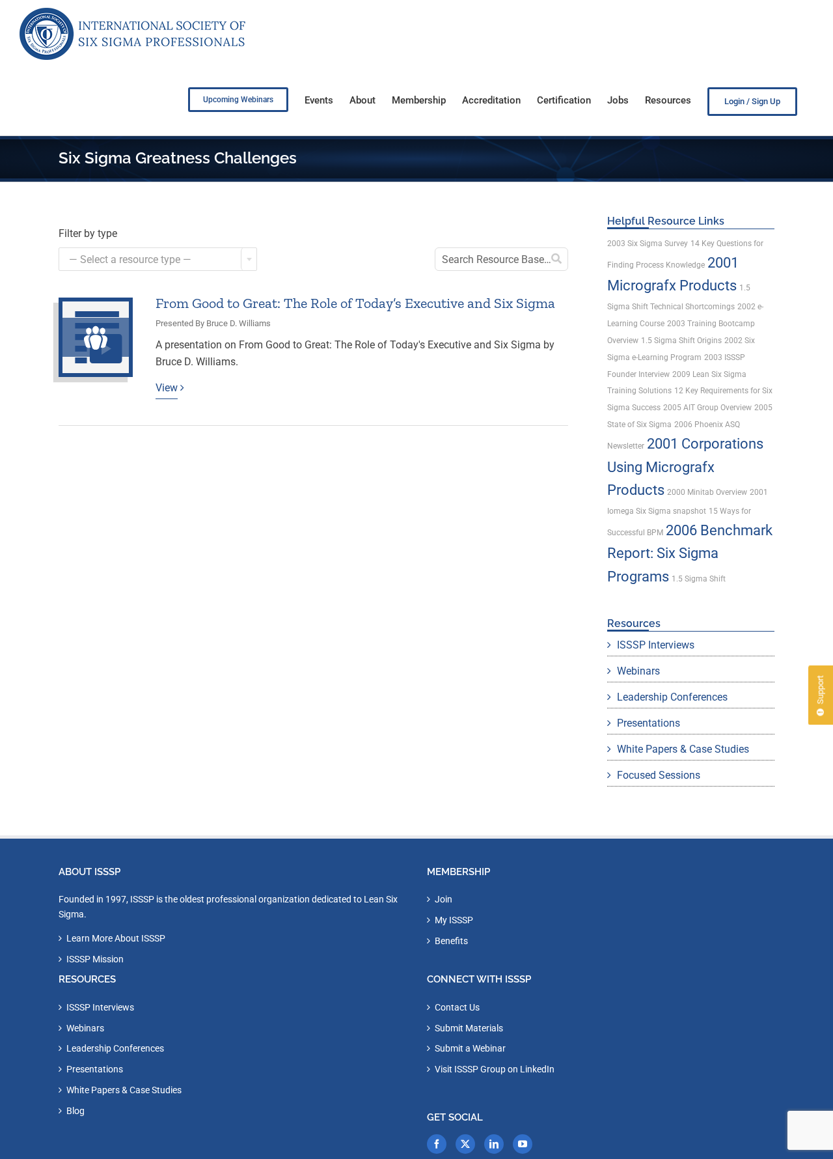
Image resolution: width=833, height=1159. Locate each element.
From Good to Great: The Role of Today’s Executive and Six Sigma (355, 303)
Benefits (451, 941)
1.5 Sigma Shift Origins (681, 340)
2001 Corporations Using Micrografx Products (685, 467)
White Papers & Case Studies (683, 749)
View (167, 388)
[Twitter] (465, 1144)
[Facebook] (436, 1144)
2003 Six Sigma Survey (647, 243)
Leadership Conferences (672, 697)
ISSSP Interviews (655, 645)
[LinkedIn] (494, 1144)
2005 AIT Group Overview (707, 407)
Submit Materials (469, 1028)
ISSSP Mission (95, 959)
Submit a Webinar (470, 1048)
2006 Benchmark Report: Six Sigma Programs (689, 553)
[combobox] (158, 259)
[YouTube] (522, 1144)
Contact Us (457, 1007)
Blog (75, 1111)
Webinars (638, 671)
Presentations (648, 723)
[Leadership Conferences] (96, 337)
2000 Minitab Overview (707, 492)
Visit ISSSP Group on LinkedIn (494, 1069)
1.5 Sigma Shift (699, 578)
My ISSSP (454, 920)
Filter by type (88, 233)
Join (443, 899)
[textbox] (157, 260)
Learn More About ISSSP (115, 938)
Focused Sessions (658, 775)
